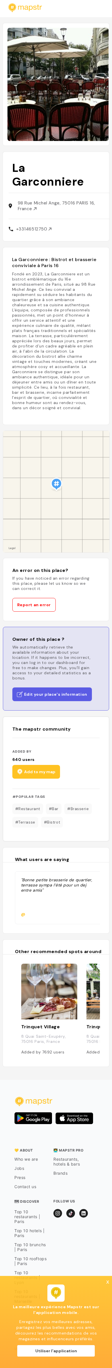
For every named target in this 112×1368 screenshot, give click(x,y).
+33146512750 (32, 229)
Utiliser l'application (56, 1350)
